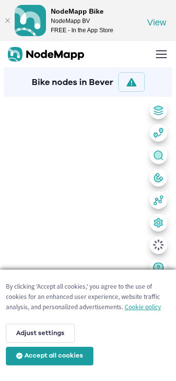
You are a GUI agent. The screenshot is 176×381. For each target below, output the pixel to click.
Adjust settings (40, 333)
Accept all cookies (53, 355)
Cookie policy (143, 307)
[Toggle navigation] (161, 54)
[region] (88, 237)
